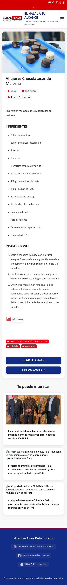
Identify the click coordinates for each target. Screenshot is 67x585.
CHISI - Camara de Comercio (35, 555)
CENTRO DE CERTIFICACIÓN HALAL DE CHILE (28, 341)
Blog (13, 97)
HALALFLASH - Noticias (35, 564)
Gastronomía (24, 97)
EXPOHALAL (30, 346)
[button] (62, 19)
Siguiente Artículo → (33, 370)
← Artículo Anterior (33, 360)
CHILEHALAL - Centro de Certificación (35, 546)
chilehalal (14, 346)
